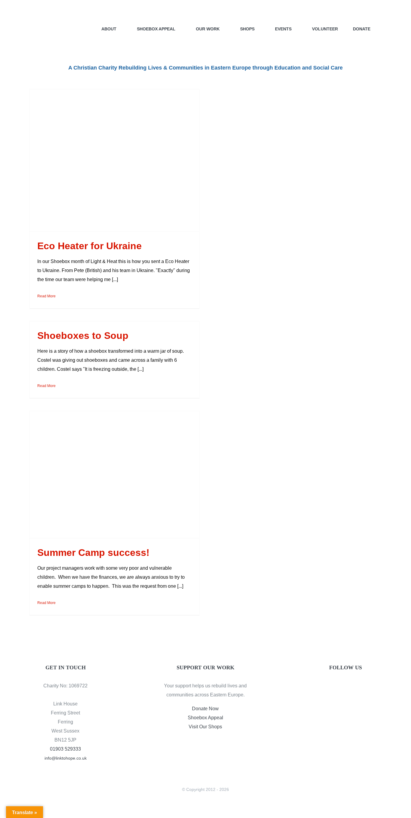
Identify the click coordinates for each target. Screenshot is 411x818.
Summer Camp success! (93, 552)
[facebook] (335, 687)
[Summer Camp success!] (114, 474)
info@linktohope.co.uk (66, 758)
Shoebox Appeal (205, 717)
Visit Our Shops (205, 726)
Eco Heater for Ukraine (89, 245)
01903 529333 (65, 748)
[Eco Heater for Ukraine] (114, 160)
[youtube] (356, 687)
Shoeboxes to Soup (82, 335)
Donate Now (205, 708)
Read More (46, 296)
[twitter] (345, 687)
